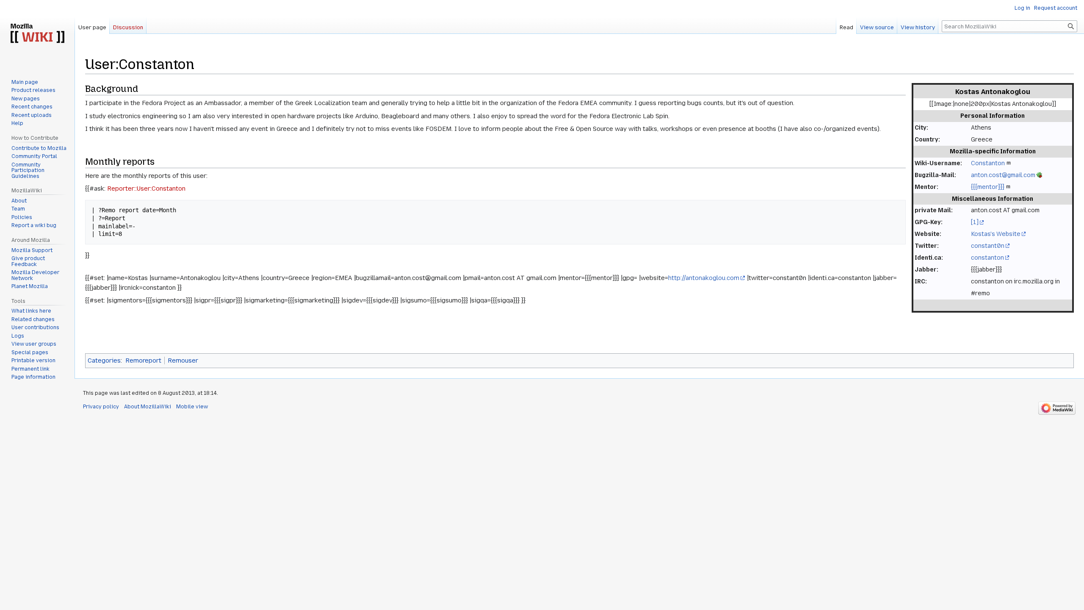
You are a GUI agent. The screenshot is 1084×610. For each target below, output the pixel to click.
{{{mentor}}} (987, 186)
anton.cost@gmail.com (1003, 175)
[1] (975, 222)
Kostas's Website (995, 233)
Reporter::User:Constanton (146, 188)
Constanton (988, 163)
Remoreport (143, 360)
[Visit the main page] (37, 34)
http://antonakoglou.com (703, 278)
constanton (987, 257)
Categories (104, 360)
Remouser (183, 360)
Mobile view (192, 407)
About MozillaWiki (147, 407)
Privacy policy (101, 407)
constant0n (987, 245)
